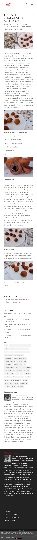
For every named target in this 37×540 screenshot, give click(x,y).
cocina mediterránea (20, 358)
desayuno (18, 367)
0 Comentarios (18, 29)
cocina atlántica (24, 352)
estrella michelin (9, 374)
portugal (25, 380)
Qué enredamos (25, 27)
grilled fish (27, 374)
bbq (13, 349)
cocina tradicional (21, 361)
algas (6, 346)
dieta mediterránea (10, 370)
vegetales (13, 386)
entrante (26, 370)
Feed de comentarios (12, 517)
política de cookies (19, 536)
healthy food (8, 377)
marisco (21, 377)
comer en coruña (9, 367)
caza (17, 352)
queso (16, 383)
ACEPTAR (18, 538)
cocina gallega (19, 355)
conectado (22, 300)
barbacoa (7, 349)
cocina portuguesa (10, 361)
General (6, 27)
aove (10, 346)
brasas (27, 349)
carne (12, 352)
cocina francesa (9, 355)
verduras (20, 386)
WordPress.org (10, 520)
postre (6, 383)
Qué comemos (14, 27)
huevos (15, 377)
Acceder (7, 511)
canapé (7, 352)
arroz (22, 346)
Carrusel (25, 24)
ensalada (19, 370)
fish (22, 374)
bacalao (28, 346)
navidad (28, 377)
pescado (7, 380)
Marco (8, 24)
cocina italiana (8, 358)
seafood (7, 386)
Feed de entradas (11, 514)
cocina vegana (8, 364)
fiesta (17, 374)
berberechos (19, 349)
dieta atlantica (27, 367)
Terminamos (8, 29)
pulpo (11, 383)
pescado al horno (16, 380)
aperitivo (16, 346)
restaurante (23, 383)
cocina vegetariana (19, 364)
